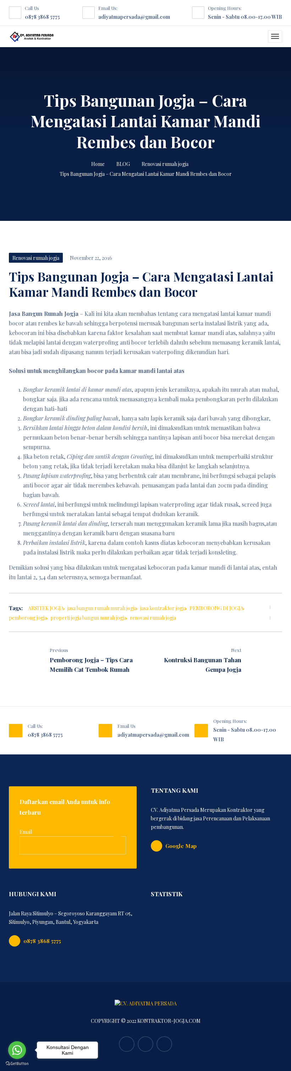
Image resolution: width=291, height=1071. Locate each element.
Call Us (32, 8)
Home (98, 164)
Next (236, 650)
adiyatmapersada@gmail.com (134, 16)
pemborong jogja (28, 617)
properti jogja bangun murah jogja (88, 617)
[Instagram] (145, 1044)
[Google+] (164, 1044)
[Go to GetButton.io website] (17, 1063)
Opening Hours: (225, 8)
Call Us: (35, 726)
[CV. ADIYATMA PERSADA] (32, 36)
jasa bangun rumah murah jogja (102, 608)
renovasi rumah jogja (153, 617)
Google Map (181, 845)
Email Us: (107, 8)
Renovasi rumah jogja (165, 164)
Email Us (126, 726)
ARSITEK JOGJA (46, 608)
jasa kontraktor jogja (163, 608)
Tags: (16, 608)
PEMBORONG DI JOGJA (216, 608)
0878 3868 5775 (42, 16)
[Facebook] (259, 607)
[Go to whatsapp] (17, 1050)
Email (26, 832)
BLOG (123, 164)
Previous (59, 650)
